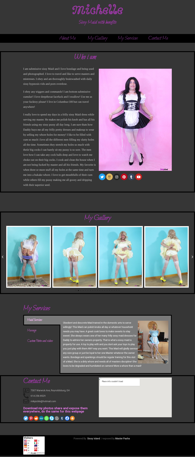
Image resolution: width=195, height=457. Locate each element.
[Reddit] (36, 418)
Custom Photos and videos (40, 341)
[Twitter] (102, 177)
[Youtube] (138, 177)
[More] (72, 418)
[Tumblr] (131, 177)
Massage (31, 330)
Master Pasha (122, 438)
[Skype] (51, 418)
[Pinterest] (31, 418)
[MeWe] (41, 418)
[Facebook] (67, 418)
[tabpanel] (115, 344)
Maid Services (34, 320)
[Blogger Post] (57, 418)
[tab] (41, 320)
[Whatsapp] (46, 418)
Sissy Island (94, 438)
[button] (67, 38)
